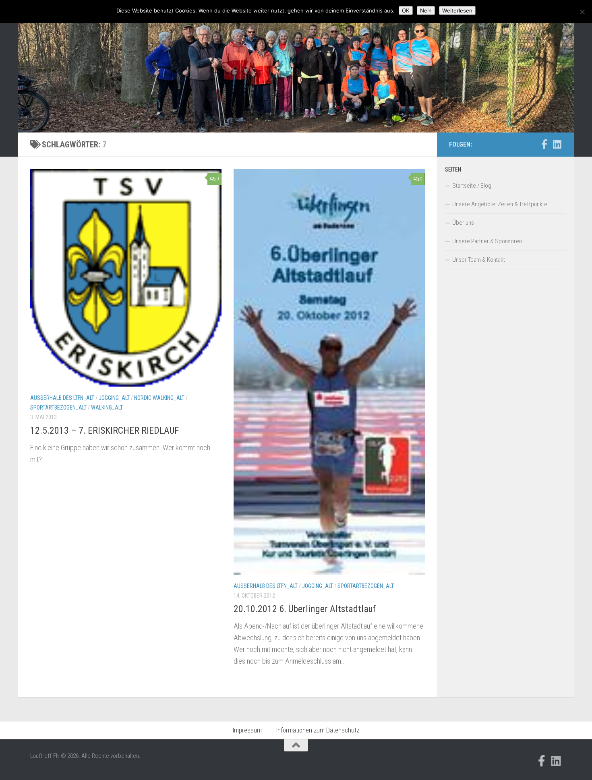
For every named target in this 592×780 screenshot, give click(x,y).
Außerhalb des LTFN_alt (62, 398)
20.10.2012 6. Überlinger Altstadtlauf (305, 608)
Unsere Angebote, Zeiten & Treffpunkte (499, 204)
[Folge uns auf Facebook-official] (544, 144)
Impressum (247, 730)
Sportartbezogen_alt (58, 407)
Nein (426, 10)
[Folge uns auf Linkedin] (557, 144)
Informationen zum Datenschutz (317, 730)
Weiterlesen (457, 10)
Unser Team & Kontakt (478, 259)
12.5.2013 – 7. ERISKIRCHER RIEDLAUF (104, 430)
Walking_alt (107, 407)
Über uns (463, 222)
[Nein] (582, 12)
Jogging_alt (114, 398)
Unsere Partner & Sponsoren (487, 241)
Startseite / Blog (471, 185)
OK (406, 10)
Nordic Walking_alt (159, 398)
